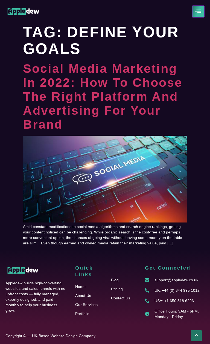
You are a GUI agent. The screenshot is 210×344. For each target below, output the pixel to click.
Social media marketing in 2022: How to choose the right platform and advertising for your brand (102, 96)
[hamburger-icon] (198, 11)
